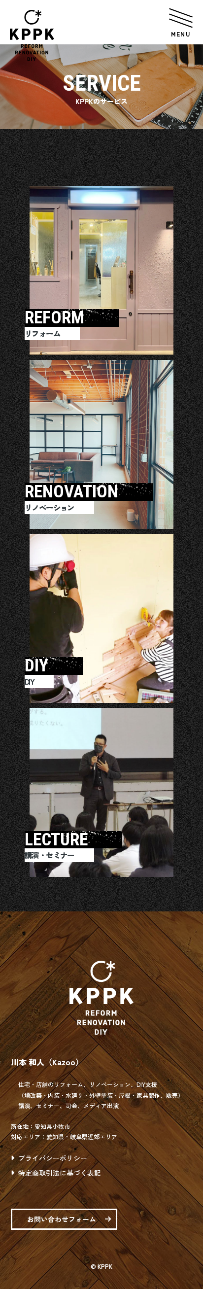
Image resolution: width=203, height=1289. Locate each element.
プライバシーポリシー (52, 1158)
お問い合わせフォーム (61, 1219)
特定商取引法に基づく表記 (59, 1173)
